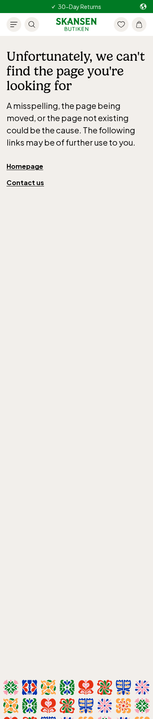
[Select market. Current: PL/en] (143, 7)
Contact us (25, 182)
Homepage (25, 166)
